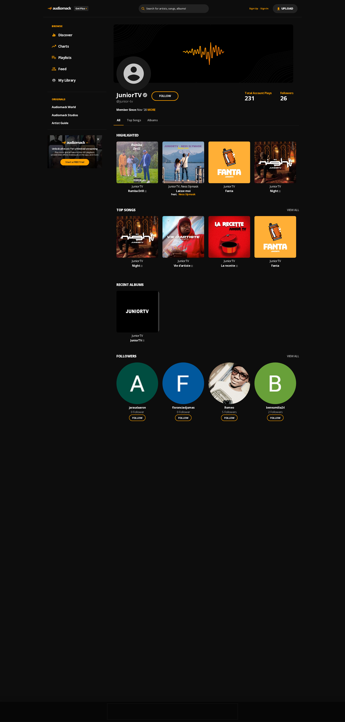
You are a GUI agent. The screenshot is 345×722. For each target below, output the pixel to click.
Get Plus (81, 8)
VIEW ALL (293, 210)
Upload (287, 8)
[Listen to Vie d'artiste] (183, 237)
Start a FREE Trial (74, 162)
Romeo (229, 407)
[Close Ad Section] (98, 139)
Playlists (65, 57)
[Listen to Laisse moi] (183, 162)
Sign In (264, 8)
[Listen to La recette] (229, 237)
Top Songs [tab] (134, 120)
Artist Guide (60, 123)
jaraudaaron (137, 407)
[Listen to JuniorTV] (137, 311)
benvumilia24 (275, 407)
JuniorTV (137, 186)
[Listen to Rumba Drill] (137, 162)
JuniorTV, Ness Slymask (183, 186)
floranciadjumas (183, 407)
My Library (66, 80)
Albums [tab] (152, 120)
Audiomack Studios (65, 115)
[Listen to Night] (275, 162)
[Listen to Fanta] (229, 162)
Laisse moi (183, 191)
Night (274, 191)
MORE (151, 110)
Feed (62, 68)
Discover (65, 35)
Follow (165, 96)
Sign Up (253, 8)
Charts (63, 46)
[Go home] (59, 8)
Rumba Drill (136, 191)
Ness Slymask (187, 194)
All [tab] (118, 120)
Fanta (229, 191)
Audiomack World (64, 107)
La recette (228, 266)
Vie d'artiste (182, 266)
